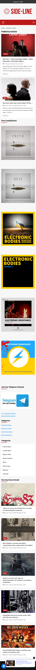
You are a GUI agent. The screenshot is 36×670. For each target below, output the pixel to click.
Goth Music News (6, 432)
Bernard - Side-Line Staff (10, 105)
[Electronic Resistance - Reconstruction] (18, 315)
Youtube (5, 474)
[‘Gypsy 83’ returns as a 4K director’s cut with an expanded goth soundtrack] (18, 494)
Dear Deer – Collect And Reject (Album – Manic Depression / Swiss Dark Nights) (18, 60)
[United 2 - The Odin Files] (18, 186)
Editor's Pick (7, 454)
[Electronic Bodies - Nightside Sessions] (18, 229)
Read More (5, 74)
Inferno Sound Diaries (9, 64)
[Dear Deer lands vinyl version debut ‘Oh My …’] (18, 89)
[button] (3, 22)
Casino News (7, 447)
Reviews (6, 54)
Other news (6, 466)
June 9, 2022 (20, 64)
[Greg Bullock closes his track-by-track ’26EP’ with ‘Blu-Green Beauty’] (18, 601)
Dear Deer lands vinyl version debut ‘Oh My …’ (18, 103)
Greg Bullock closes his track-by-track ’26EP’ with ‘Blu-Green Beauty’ (17, 616)
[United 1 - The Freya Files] (18, 143)
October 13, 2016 (22, 105)
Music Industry (8, 458)
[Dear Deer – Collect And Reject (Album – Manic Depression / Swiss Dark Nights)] (18, 45)
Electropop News (6, 435)
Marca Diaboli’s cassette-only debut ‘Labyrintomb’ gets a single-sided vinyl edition (18, 544)
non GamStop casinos (8, 413)
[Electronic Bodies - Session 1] (18, 272)
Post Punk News (6, 425)
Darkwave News (6, 428)
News (5, 98)
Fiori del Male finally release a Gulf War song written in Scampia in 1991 (17, 651)
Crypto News (7, 450)
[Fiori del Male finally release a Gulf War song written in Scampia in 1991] (18, 636)
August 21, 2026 (22, 513)
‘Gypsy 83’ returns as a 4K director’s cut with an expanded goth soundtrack (17, 509)
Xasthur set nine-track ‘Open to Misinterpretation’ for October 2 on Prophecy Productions (17, 580)
